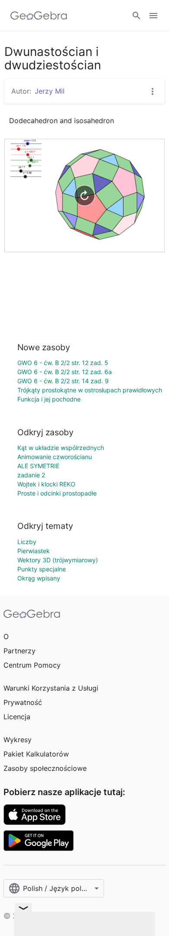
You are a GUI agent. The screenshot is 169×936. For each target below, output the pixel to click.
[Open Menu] (153, 15)
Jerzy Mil (50, 91)
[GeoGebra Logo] (38, 15)
